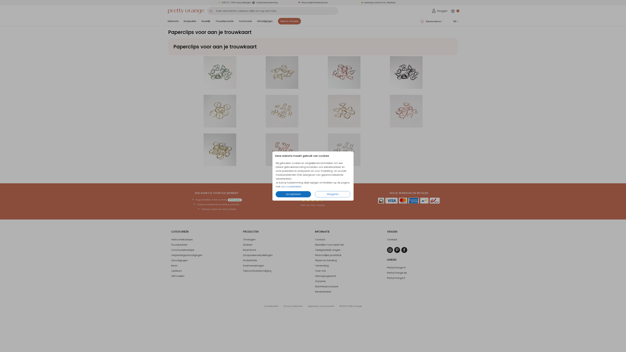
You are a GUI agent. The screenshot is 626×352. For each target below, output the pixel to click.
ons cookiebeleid (291, 186)
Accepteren (293, 194)
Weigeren (333, 194)
